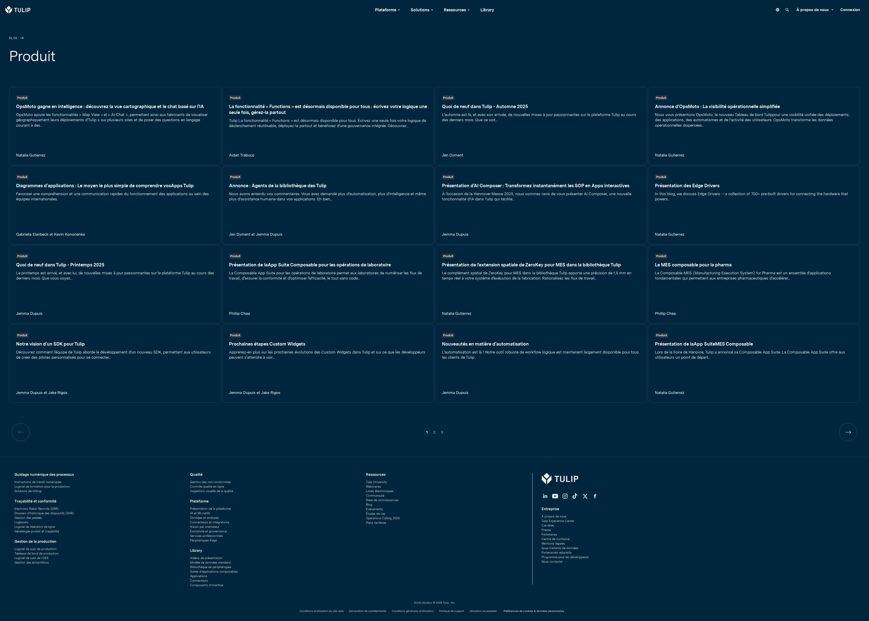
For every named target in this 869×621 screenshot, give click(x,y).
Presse (546, 530)
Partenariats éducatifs (557, 552)
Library (487, 9)
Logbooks (21, 522)
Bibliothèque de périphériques (210, 567)
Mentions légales (553, 543)
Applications (198, 576)
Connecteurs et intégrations (209, 522)
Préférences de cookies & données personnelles (534, 611)
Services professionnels (206, 536)
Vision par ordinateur (204, 527)
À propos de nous (813, 9)
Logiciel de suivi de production (35, 549)
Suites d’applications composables (214, 571)
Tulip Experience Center (558, 521)
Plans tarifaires (376, 522)
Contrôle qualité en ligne (207, 486)
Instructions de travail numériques (38, 482)
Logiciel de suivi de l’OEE (31, 558)
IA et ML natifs (200, 513)
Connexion (850, 9)
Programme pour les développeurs (565, 557)
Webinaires (373, 486)
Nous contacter (552, 561)
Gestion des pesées (28, 517)
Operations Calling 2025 (383, 518)
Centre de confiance (556, 539)
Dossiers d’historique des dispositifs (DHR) (44, 513)
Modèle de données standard (210, 562)
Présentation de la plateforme (210, 508)
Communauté (375, 495)
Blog (14, 38)
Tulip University (376, 482)
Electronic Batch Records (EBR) (36, 508)
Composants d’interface (206, 585)
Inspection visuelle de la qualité (211, 491)
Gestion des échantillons (31, 562)
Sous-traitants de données (560, 548)
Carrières (548, 525)
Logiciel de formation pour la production (42, 486)
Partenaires (549, 534)
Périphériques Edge (203, 540)
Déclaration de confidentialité (367, 611)
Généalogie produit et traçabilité (36, 531)
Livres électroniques (380, 491)
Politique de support (451, 611)
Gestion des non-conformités (210, 482)
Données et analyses (204, 517)
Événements (374, 509)
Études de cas (375, 513)
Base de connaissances (382, 500)
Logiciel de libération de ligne (34, 527)
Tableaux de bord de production (36, 553)
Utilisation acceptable (483, 611)
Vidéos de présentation (206, 558)
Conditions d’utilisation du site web (322, 611)
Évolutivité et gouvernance (208, 531)
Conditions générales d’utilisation (413, 611)
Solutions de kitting (27, 491)
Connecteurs (199, 580)
